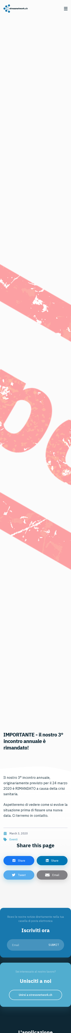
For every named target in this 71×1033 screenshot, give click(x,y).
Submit (54, 945)
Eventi (13, 839)
